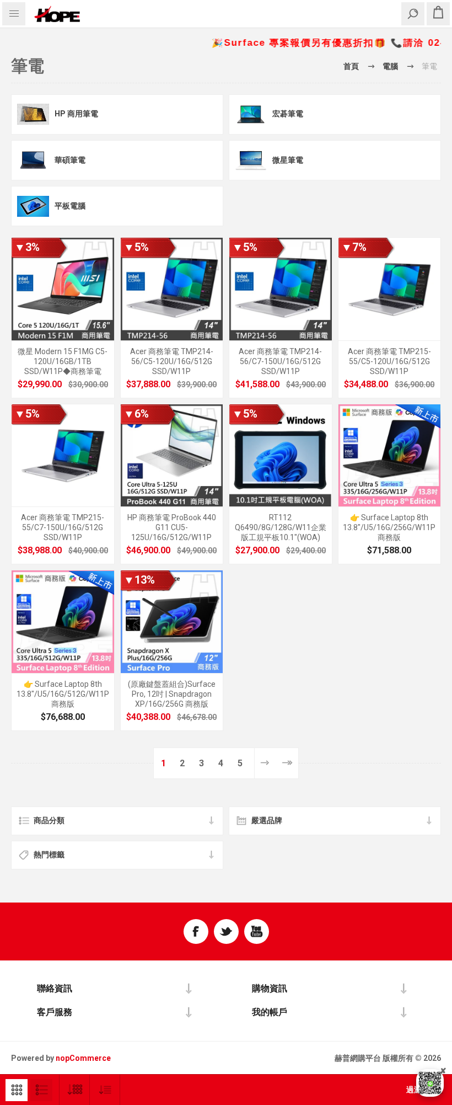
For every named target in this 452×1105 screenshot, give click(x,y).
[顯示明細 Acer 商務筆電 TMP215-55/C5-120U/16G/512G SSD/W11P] (389, 289)
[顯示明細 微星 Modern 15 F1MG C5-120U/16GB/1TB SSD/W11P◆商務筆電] (63, 289)
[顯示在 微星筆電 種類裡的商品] (251, 160)
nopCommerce (83, 1058)
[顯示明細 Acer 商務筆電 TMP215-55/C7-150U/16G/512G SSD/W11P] (63, 455)
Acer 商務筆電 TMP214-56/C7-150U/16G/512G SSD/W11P (280, 361)
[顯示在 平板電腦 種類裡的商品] (33, 206)
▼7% (354, 247)
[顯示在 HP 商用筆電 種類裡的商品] (33, 114)
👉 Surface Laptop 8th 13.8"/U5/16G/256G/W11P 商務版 (389, 527)
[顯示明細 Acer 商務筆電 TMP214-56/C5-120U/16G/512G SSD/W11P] (172, 289)
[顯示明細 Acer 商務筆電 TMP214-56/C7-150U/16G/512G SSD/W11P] (280, 289)
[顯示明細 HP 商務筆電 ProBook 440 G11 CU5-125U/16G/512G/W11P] (172, 455)
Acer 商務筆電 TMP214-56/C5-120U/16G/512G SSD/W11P (171, 361)
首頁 (351, 66)
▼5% (136, 247)
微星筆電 (287, 160)
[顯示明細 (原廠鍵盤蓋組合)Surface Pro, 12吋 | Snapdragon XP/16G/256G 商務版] (172, 621)
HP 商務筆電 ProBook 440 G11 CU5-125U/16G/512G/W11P (171, 527)
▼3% (27, 247)
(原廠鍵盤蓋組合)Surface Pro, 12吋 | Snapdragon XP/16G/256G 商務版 (172, 694)
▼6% (136, 413)
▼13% (139, 579)
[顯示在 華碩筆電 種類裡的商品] (33, 160)
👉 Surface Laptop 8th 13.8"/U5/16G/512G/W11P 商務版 (63, 694)
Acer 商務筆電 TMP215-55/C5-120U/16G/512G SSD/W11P (389, 361)
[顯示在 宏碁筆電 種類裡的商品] (251, 114)
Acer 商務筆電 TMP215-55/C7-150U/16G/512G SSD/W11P (62, 527)
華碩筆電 (70, 160)
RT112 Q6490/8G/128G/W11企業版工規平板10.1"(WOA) (280, 527)
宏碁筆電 (287, 113)
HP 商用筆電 (76, 113)
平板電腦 (70, 205)
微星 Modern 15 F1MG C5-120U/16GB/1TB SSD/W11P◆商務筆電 (62, 361)
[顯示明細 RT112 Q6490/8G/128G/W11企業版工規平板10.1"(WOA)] (280, 455)
